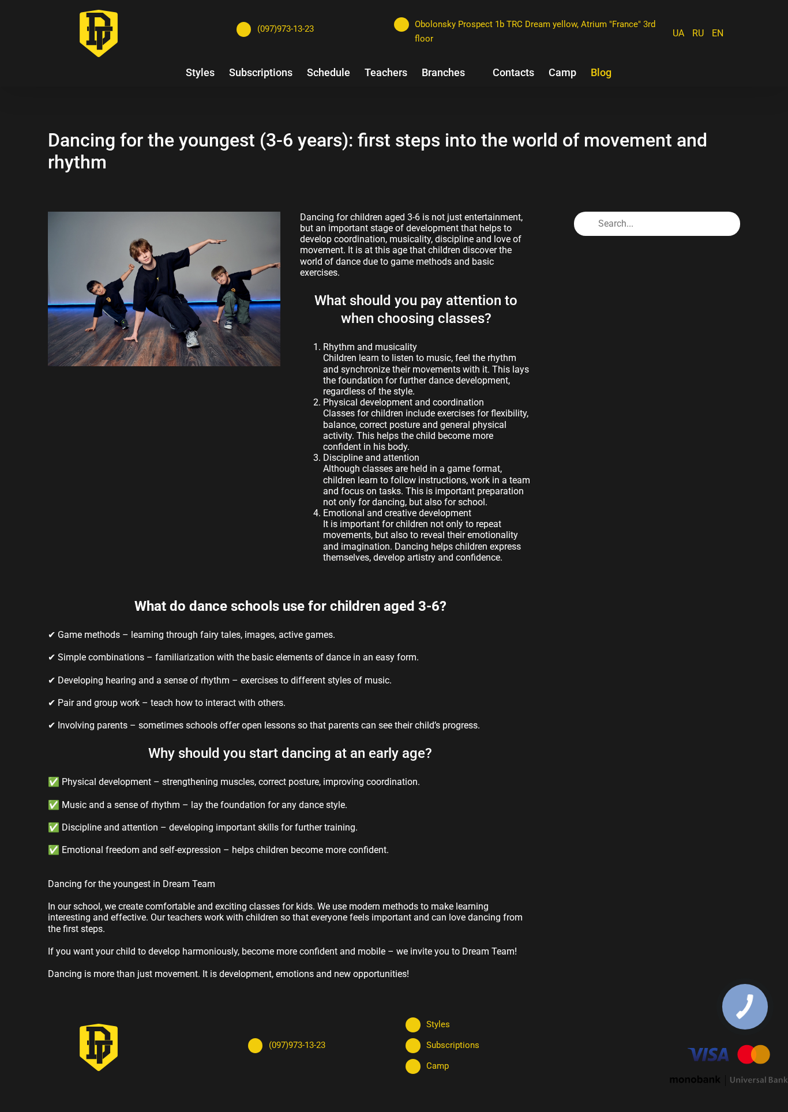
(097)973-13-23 (285, 29)
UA (678, 33)
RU (698, 33)
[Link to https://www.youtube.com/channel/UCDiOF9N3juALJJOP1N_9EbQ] (289, 50)
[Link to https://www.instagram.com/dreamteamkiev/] (266, 50)
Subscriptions (452, 1045)
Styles (438, 1024)
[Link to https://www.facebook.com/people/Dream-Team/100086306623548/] (243, 50)
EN (717, 33)
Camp (437, 1066)
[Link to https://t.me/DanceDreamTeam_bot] (313, 50)
